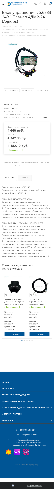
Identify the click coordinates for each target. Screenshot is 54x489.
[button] (22, 340)
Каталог (6, 382)
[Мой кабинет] (45, 4)
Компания (7, 420)
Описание (9, 178)
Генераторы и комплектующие (18, 401)
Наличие (25, 178)
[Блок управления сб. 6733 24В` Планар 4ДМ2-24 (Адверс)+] (27, 62)
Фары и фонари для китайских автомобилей (25, 407)
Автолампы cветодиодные (16, 395)
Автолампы (8, 388)
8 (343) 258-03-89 (28, 430)
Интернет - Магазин (12, 414)
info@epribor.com (29, 434)
